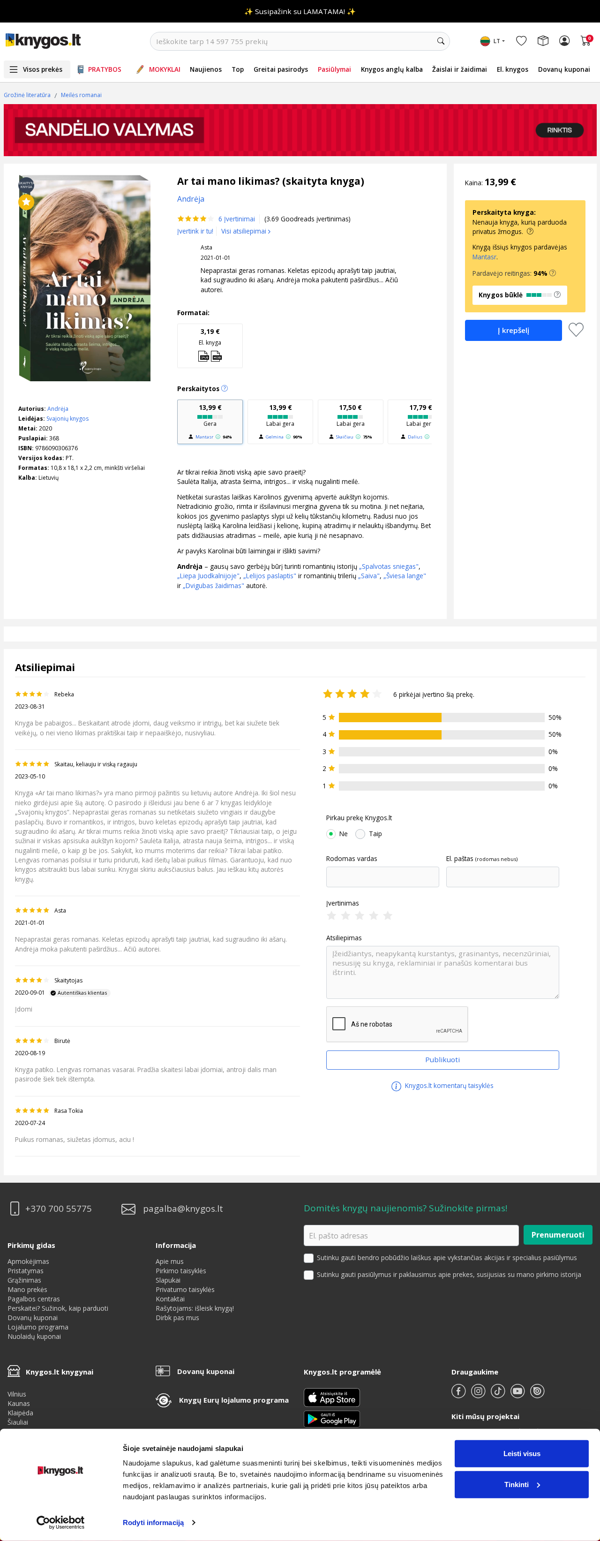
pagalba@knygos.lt (183, 1208)
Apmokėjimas (28, 1261)
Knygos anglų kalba (392, 69)
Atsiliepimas (344, 938)
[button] (552, 273)
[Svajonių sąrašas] (521, 41)
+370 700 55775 (58, 1208)
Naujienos (206, 69)
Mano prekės (27, 1289)
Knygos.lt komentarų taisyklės (448, 1085)
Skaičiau (344, 437)
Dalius (415, 437)
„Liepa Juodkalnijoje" (208, 575)
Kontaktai (170, 1298)
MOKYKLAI (164, 69)
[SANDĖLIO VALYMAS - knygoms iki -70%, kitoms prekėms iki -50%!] (300, 130)
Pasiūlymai (334, 69)
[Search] (441, 41)
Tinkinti (516, 1484)
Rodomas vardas (351, 858)
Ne (343, 834)
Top (238, 69)
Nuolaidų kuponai (34, 1336)
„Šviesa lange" (404, 575)
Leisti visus (521, 1454)
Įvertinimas (342, 903)
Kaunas (19, 1403)
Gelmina (275, 437)
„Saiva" (368, 575)
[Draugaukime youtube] (518, 1394)
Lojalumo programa (38, 1326)
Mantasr (204, 437)
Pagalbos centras (34, 1298)
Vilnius (17, 1394)
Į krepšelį (513, 330)
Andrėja (57, 409)
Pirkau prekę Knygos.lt (359, 818)
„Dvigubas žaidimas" (213, 585)
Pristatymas (26, 1270)
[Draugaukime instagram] (479, 1394)
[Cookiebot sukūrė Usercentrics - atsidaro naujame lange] (61, 1523)
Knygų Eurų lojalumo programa (234, 1400)
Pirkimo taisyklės (181, 1270)
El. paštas (459, 858)
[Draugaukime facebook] (459, 1394)
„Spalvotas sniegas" (389, 566)
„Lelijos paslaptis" (268, 575)
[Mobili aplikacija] (332, 1417)
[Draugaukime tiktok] (499, 1394)
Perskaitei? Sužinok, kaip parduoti (58, 1308)
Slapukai (168, 1280)
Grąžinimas (24, 1280)
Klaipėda (20, 1412)
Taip (375, 834)
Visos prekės (42, 69)
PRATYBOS (104, 69)
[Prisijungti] (564, 41)
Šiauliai (18, 1422)
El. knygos (512, 69)
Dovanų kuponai (564, 69)
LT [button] (497, 41)
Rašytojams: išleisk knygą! (195, 1308)
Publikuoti (442, 1059)
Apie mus (170, 1261)
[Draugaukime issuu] (537, 1394)
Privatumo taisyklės (185, 1289)
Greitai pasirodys (281, 69)
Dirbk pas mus (177, 1317)
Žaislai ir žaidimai (459, 69)
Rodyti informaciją (153, 1522)
